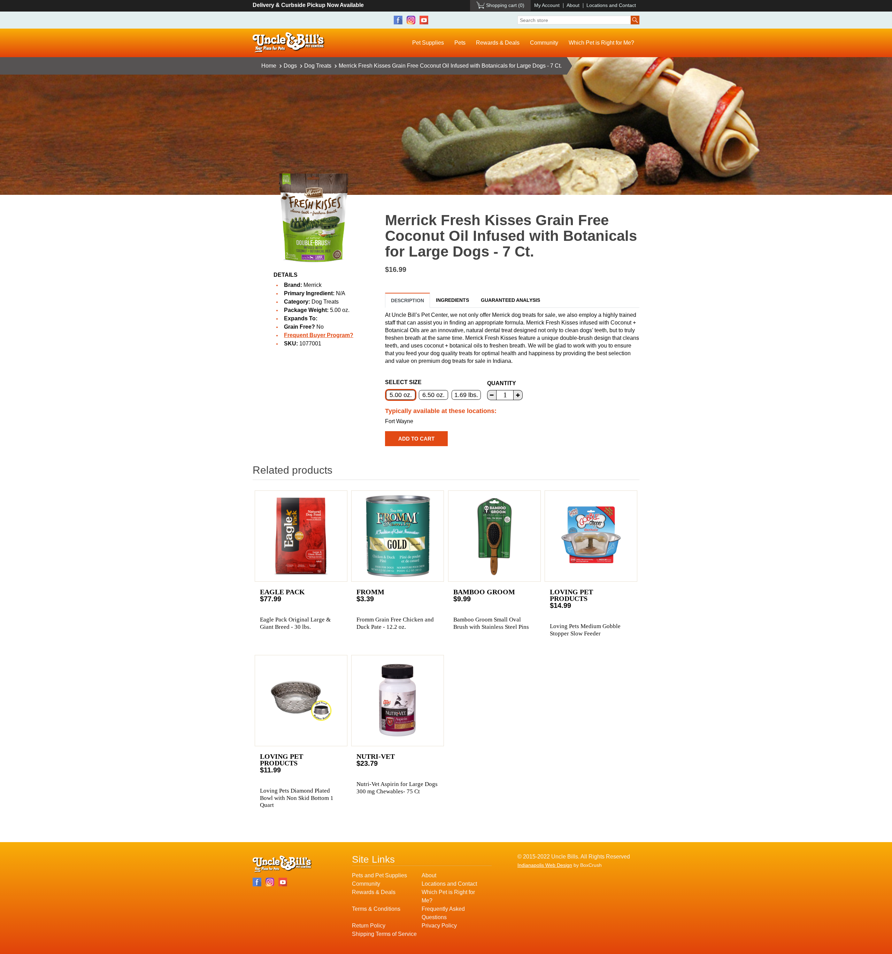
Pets (460, 43)
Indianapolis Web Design (544, 865)
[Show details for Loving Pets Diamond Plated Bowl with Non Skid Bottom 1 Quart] (301, 700)
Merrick (312, 285)
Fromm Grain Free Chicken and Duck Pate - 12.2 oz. (395, 623)
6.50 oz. (433, 394)
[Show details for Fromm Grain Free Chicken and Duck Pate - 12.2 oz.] (397, 536)
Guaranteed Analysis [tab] (510, 300)
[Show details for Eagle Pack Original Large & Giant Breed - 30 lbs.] (301, 536)
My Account (547, 5)
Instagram (411, 20)
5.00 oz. (401, 394)
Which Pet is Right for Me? (601, 43)
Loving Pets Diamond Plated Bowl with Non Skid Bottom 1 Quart (296, 797)
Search (635, 20)
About (573, 5)
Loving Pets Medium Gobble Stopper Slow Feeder (585, 629)
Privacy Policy (439, 926)
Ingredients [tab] (452, 300)
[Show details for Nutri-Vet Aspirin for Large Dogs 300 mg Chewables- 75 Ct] (397, 700)
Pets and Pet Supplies (379, 875)
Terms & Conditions (376, 909)
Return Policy (368, 926)
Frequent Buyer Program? (318, 335)
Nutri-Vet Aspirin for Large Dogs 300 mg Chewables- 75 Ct (397, 787)
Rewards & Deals (498, 43)
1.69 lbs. (466, 394)
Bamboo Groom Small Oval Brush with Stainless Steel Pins (491, 623)
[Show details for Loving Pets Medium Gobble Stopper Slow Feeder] (590, 536)
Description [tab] (407, 300)
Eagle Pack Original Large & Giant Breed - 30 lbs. (295, 623)
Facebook (398, 20)
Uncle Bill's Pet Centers (289, 43)
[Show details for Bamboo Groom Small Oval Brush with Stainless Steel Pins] (494, 536)
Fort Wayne (399, 421)
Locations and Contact (611, 5)
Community (544, 43)
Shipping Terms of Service (384, 934)
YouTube (424, 20)
